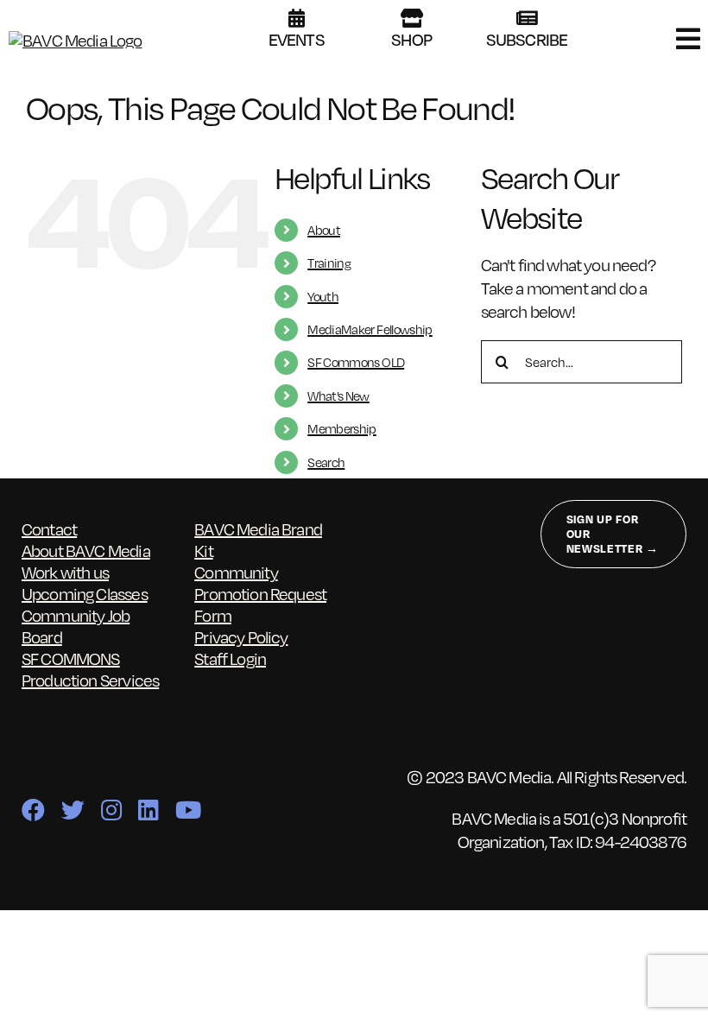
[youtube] (187, 809)
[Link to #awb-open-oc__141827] (687, 39)
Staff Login (230, 658)
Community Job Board (76, 626)
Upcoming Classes (85, 593)
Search (326, 462)
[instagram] (111, 809)
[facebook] (33, 809)
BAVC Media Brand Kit (258, 539)
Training (329, 262)
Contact (49, 528)
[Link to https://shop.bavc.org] (411, 18)
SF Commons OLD (355, 361)
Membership (341, 428)
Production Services (90, 679)
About (323, 229)
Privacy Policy (241, 636)
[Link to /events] (296, 18)
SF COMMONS (71, 658)
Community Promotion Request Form (260, 593)
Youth (322, 296)
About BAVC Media (86, 550)
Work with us (65, 571)
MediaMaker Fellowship (370, 329)
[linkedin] (148, 809)
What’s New (338, 395)
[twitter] (72, 809)
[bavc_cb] (75, 39)
